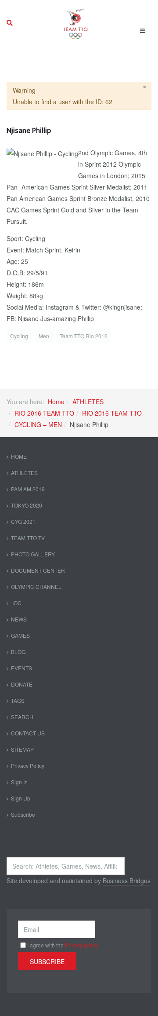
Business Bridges (127, 880)
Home (56, 401)
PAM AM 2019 (28, 489)
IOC (16, 603)
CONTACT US (28, 733)
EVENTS (21, 668)
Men (44, 336)
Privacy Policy (27, 765)
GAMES (20, 635)
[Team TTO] (75, 23)
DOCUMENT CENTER (38, 570)
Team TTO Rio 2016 (84, 336)
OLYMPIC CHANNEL (36, 586)
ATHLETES (88, 401)
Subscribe (23, 814)
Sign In (19, 782)
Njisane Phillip (29, 130)
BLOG (18, 651)
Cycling (19, 336)
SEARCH (22, 716)
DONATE (21, 684)
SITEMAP (22, 749)
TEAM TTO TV (28, 537)
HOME (19, 456)
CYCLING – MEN (38, 424)
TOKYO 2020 (26, 505)
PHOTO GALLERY (33, 554)
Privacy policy (81, 945)
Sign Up (20, 798)
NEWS (19, 619)
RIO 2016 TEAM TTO (44, 413)
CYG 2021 (23, 521)
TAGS (18, 700)
